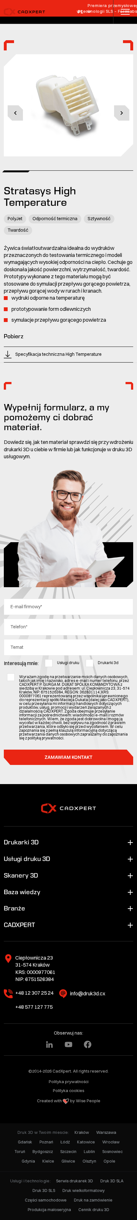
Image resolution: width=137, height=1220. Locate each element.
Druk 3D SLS (43, 1190)
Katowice (86, 1142)
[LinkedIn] (49, 1044)
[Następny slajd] (121, 113)
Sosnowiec (112, 1151)
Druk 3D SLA (112, 1181)
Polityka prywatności (69, 1081)
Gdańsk (25, 1142)
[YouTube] (68, 1044)
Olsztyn (89, 1161)
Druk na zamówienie (93, 1200)
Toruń (20, 1151)
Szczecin (68, 1151)
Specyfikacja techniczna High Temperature (58, 354)
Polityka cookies (68, 1090)
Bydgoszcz (42, 1151)
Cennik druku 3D (93, 1209)
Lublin (89, 1151)
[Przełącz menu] (125, 12)
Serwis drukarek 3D (74, 1181)
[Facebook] (87, 1044)
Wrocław (110, 1142)
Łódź (65, 1142)
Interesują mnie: (21, 663)
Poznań (46, 1142)
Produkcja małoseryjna (49, 1209)
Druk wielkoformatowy (83, 1190)
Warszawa (106, 1132)
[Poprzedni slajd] (15, 113)
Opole (109, 1161)
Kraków (82, 1132)
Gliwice (68, 1161)
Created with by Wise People (68, 1100)
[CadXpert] (27, 12)
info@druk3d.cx (87, 993)
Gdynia (28, 1161)
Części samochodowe (46, 1200)
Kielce (48, 1161)
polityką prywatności (45, 738)
